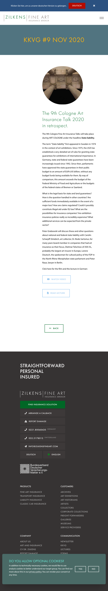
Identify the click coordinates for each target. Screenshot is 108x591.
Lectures (65, 549)
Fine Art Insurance (31, 492)
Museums (66, 523)
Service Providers (71, 527)
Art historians (69, 499)
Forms (64, 553)
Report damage (29, 553)
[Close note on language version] (94, 6)
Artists (64, 503)
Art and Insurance (31, 545)
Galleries (66, 519)
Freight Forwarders (72, 515)
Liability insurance (31, 499)
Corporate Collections (74, 511)
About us (25, 541)
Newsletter (67, 541)
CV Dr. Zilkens (28, 549)
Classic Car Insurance (33, 503)
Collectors (67, 507)
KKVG (64, 545)
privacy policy (35, 571)
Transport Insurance (32, 495)
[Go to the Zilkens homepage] (26, 18)
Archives (66, 492)
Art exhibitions (69, 495)
